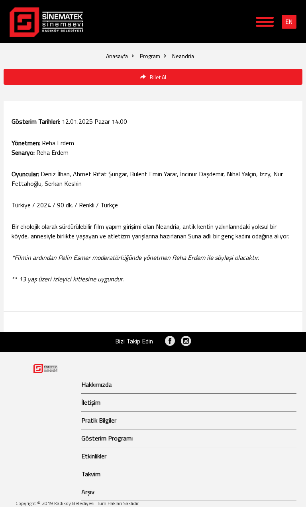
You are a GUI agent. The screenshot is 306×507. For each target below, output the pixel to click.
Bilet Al (158, 77)
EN (289, 21)
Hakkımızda (96, 384)
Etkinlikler (93, 456)
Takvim (90, 474)
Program (150, 56)
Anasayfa (117, 56)
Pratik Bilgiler (98, 420)
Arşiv (87, 492)
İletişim (90, 402)
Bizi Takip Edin (134, 341)
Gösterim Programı (107, 438)
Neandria (183, 56)
